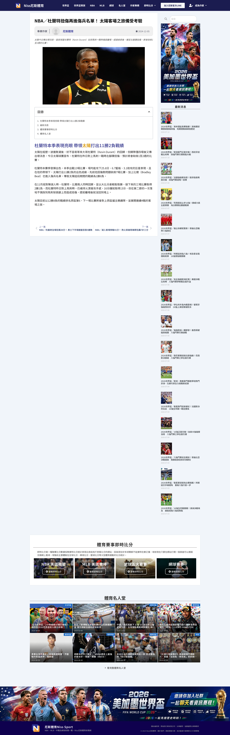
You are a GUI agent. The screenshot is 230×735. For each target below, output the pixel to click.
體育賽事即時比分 (48, 129)
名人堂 (122, 5)
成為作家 (199, 5)
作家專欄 (134, 5)
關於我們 (161, 731)
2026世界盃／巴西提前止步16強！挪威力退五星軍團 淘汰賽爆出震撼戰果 (180, 204)
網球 (111, 5)
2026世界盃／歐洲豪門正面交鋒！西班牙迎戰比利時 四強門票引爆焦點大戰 (180, 153)
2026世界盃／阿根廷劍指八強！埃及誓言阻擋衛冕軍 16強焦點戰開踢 (180, 254)
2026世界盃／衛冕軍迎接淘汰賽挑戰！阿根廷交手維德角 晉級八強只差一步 (180, 483)
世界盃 (65, 5)
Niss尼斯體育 (34, 5)
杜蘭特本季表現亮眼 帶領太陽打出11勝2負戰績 (62, 120)
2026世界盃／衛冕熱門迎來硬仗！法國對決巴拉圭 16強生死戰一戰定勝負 (180, 407)
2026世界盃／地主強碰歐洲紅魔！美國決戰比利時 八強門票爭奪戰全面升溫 (180, 280)
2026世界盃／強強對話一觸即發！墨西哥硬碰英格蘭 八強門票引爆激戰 (180, 331)
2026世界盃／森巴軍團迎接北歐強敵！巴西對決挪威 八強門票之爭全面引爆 (180, 356)
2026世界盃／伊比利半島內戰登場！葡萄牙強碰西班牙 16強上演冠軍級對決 (180, 305)
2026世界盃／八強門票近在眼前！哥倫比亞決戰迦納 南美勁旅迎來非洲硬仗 (180, 458)
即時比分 (148, 5)
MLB (102, 5)
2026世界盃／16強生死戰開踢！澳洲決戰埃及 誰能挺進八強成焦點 (180, 509)
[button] (150, 5)
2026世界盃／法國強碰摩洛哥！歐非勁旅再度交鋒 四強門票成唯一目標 (180, 178)
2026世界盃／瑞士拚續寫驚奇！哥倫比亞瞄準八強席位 (180, 229)
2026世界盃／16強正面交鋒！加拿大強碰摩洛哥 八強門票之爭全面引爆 (180, 433)
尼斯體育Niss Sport (59, 727)
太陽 (86, 145)
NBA (92, 5)
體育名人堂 (45, 133)
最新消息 (44, 125)
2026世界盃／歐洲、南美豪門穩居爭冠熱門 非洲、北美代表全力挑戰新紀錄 (181, 382)
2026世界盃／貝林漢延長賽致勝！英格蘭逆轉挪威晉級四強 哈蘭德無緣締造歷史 (180, 127)
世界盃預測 (79, 5)
